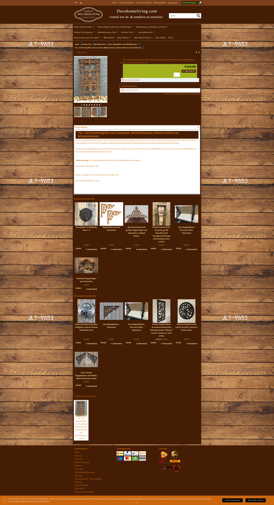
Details (78, 249)
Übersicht (82, 52)
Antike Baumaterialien (83, 27)
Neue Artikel (160, 37)
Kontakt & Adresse (126, 3)
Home (114, 3)
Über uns (78, 459)
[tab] (137, 127)
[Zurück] (196, 52)
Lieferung (79, 469)
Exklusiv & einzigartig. (83, 32)
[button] (81, 105)
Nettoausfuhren (159, 3)
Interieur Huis (127, 32)
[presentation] (77, 81)
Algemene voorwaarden (84, 492)
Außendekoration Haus (107, 32)
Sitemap (78, 456)
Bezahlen (78, 466)
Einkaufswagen (189, 3)
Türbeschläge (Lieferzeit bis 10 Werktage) (114, 27)
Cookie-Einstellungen (232, 500)
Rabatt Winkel (123, 37)
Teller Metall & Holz (142, 37)
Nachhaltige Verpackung (85, 472)
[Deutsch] (81, 3)
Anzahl (176, 71)
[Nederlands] (76, 3)
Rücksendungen (81, 485)
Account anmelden (143, 3)
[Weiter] (199, 52)
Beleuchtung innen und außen (86, 37)
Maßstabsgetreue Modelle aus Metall (151, 27)
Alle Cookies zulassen (255, 500)
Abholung (79, 476)
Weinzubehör (108, 37)
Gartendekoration (145, 32)
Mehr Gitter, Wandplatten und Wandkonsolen (182, 94)
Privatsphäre (80, 489)
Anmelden (172, 3)
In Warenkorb (189, 71)
